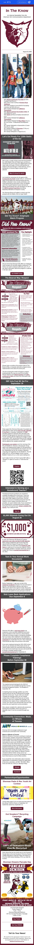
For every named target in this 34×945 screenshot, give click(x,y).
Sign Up (17, 511)
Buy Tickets (17, 919)
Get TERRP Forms (17, 273)
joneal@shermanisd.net (21, 550)
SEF (26, 432)
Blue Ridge (22, 121)
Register (17, 466)
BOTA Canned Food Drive (12, 188)
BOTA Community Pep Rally (15, 99)
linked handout (18, 374)
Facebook (17, 771)
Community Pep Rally (8, 179)
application (5, 639)
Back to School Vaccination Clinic (17, 111)
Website (17, 767)
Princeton (20, 128)
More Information (17, 808)
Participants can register (9, 444)
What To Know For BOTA (17, 173)
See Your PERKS (17, 925)
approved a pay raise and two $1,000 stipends (16, 541)
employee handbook (8, 584)
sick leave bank (19, 630)
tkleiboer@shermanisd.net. (17, 941)
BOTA (9, 114)
